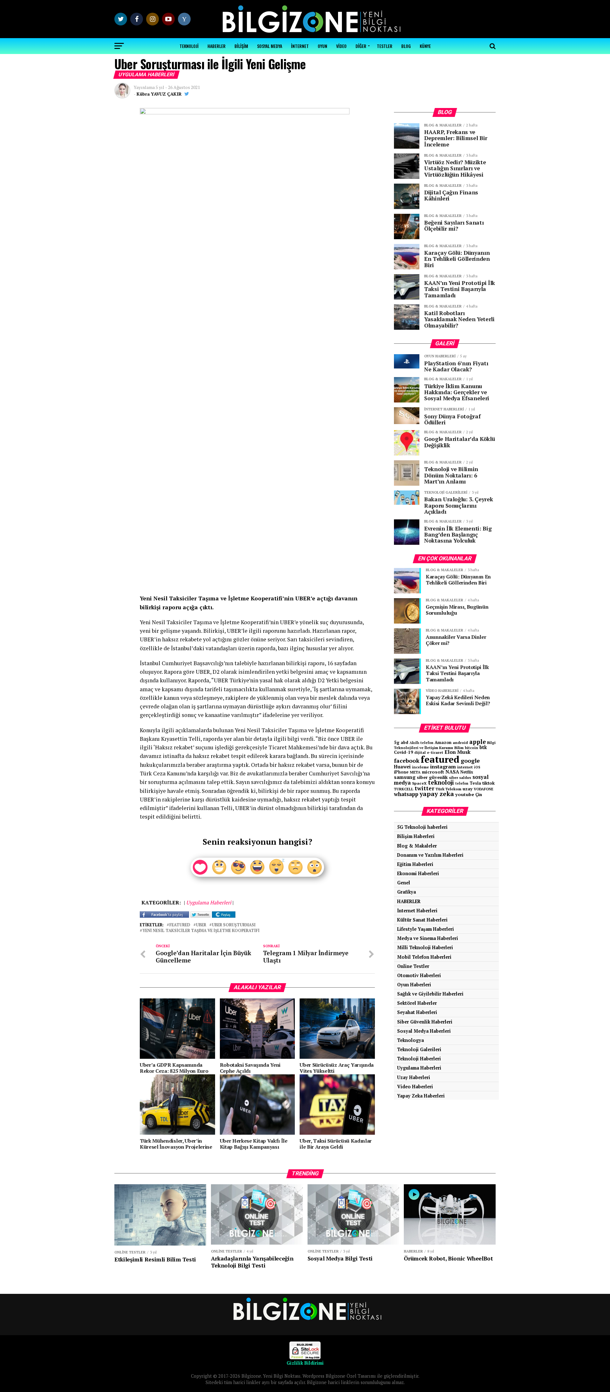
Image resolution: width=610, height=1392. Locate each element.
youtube (464, 794)
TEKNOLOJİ (189, 46)
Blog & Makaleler (417, 846)
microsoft (433, 772)
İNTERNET (300, 46)
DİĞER (361, 46)
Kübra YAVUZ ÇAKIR (159, 94)
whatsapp (406, 794)
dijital (420, 752)
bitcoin (471, 747)
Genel (403, 883)
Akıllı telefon (421, 742)
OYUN (322, 46)
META (415, 772)
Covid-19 (403, 752)
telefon (461, 783)
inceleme (420, 767)
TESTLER (384, 46)
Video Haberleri (415, 1087)
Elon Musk (457, 751)
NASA (452, 771)
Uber (201, 925)
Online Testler (413, 966)
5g (396, 742)
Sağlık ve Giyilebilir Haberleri (430, 994)
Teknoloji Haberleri (419, 1059)
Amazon (443, 742)
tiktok (488, 783)
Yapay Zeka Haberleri (421, 1096)
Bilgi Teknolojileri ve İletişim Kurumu (445, 745)
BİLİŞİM (241, 46)
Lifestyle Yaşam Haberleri (425, 929)
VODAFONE (483, 789)
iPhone (401, 772)
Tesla (475, 783)
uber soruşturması (233, 925)
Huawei (402, 767)
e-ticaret (435, 752)
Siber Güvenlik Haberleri (424, 1022)
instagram (443, 766)
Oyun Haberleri (414, 985)
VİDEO (341, 46)
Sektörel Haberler (417, 1003)
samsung (405, 777)
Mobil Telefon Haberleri (424, 957)
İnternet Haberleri (417, 911)
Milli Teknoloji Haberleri (425, 947)
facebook (406, 760)
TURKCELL (403, 789)
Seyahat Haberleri (417, 1012)
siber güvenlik (432, 777)
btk (483, 747)
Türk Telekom (448, 789)
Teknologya (410, 1040)
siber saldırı (460, 777)
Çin (478, 794)
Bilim (459, 747)
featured (179, 925)
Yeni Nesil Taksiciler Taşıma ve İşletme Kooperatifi (201, 931)
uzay (467, 789)
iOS (477, 767)
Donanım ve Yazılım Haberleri (430, 855)
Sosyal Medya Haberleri (424, 1031)
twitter (424, 788)
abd (404, 742)
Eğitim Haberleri (415, 864)
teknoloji (441, 782)
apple (477, 742)
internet (465, 767)
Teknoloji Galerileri (419, 1049)
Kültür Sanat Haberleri (422, 920)
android (460, 742)
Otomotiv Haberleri (419, 975)
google (470, 760)
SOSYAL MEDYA (269, 46)
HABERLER (216, 46)
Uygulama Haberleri (419, 1068)
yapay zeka (437, 794)
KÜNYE (425, 46)
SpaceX (419, 783)
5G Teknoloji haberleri (422, 827)
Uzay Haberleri (413, 1077)
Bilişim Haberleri (416, 836)
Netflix (466, 772)
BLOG (406, 46)
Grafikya (406, 892)
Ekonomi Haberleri (418, 873)
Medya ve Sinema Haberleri (427, 938)
